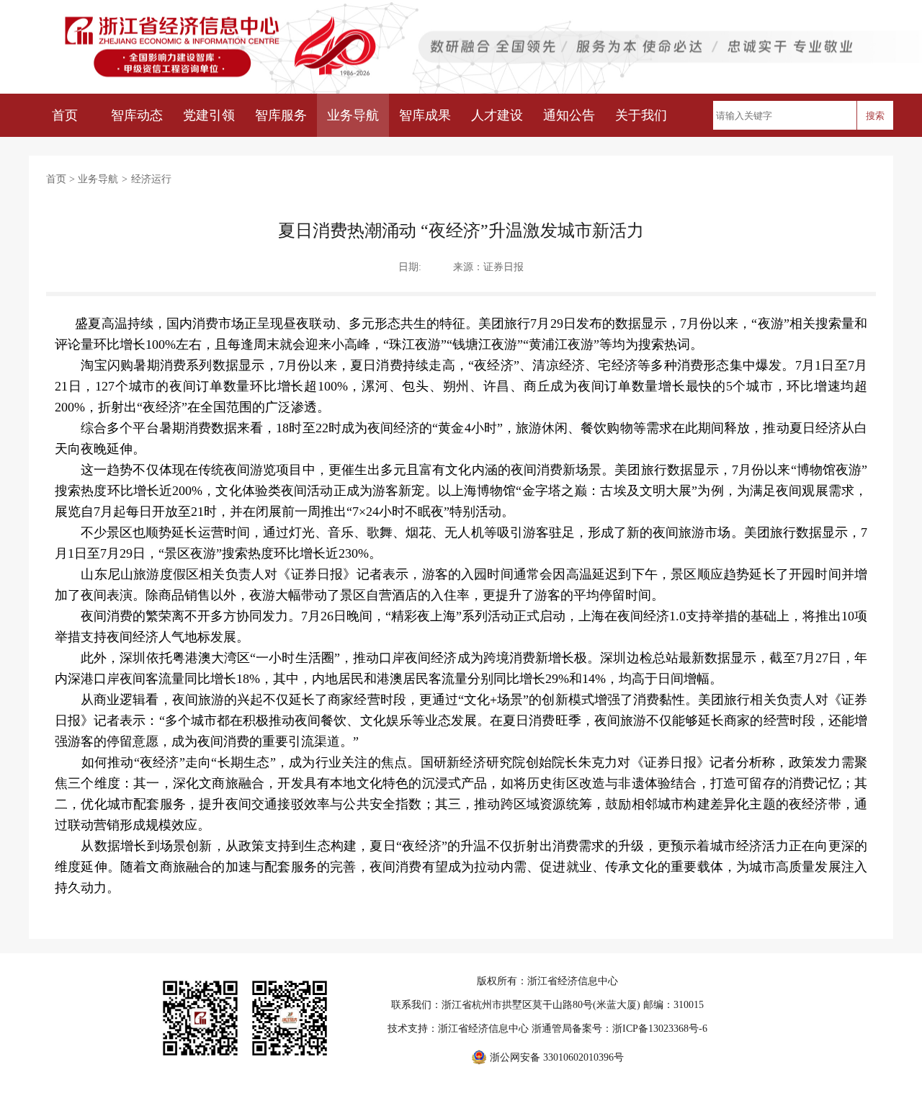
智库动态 (137, 115)
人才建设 (497, 115)
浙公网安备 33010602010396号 (557, 1057)
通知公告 (569, 115)
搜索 (875, 115)
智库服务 (281, 115)
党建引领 (209, 115)
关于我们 (641, 115)
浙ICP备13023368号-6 (659, 1028)
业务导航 (353, 115)
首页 (65, 115)
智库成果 (425, 115)
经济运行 (151, 179)
